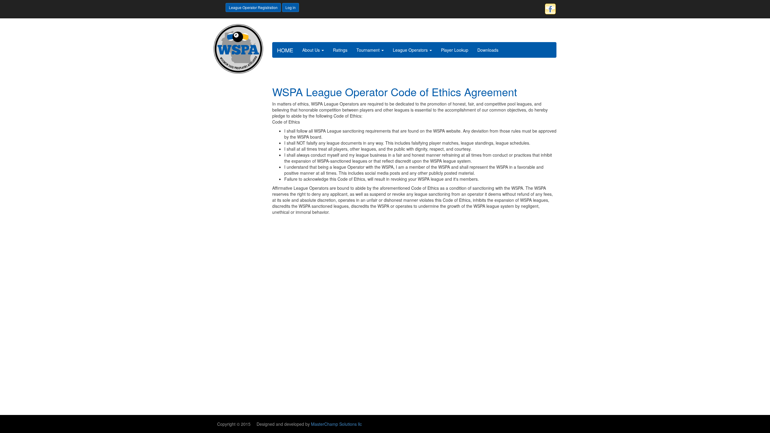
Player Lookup (454, 50)
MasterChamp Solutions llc (336, 424)
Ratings (340, 50)
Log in (290, 7)
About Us (311, 50)
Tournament (368, 50)
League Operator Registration (253, 7)
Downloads (487, 50)
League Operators (411, 50)
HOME (285, 50)
